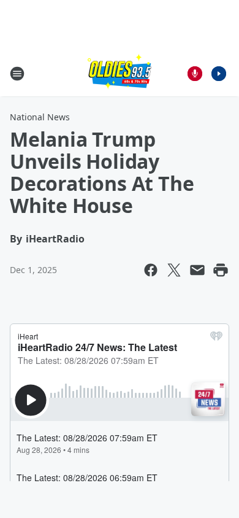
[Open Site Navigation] (17, 73)
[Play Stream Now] (218, 73)
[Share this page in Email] (197, 270)
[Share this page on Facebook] (150, 270)
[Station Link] (119, 73)
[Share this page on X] (174, 270)
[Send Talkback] (195, 73)
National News (40, 117)
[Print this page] (220, 270)
